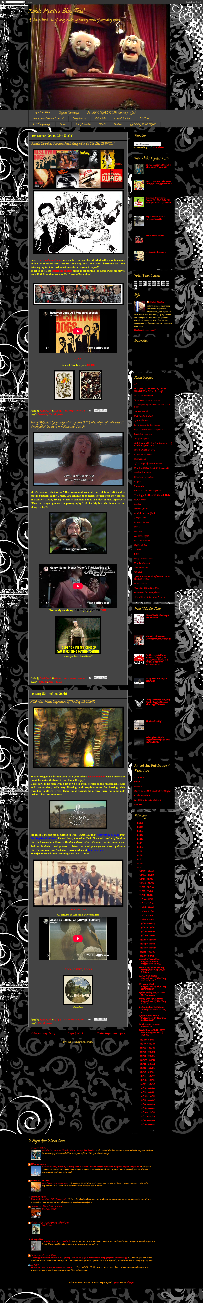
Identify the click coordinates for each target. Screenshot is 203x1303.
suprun (115, 1283)
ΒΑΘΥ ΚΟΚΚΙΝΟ (40, 1180)
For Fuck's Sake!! (143, 416)
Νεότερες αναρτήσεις (43, 1034)
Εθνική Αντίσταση (141, 522)
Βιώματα (137, 481)
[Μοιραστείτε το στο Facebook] (103, 410)
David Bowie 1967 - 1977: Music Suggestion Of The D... (152, 1032)
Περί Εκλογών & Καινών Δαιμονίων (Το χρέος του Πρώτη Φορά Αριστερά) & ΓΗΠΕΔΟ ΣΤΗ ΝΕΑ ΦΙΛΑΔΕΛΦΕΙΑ (157, 660)
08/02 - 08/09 (148, 947)
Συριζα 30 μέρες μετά (143, 434)
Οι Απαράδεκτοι (140, 583)
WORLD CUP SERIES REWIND (156, 680)
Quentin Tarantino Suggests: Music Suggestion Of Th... (150, 961)
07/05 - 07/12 (147, 1043)
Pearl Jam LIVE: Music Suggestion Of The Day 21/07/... (152, 1001)
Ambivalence (141, 420)
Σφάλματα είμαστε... (142, 438)
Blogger (130, 1283)
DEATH (138, 572)
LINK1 (69, 969)
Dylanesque (140, 545)
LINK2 (78, 969)
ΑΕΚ (136, 384)
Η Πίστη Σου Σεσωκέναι (156, 252)
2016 (140, 863)
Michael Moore (142, 472)
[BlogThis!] (98, 410)
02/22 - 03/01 (147, 1120)
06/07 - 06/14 (148, 1060)
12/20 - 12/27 (147, 875)
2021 (140, 843)
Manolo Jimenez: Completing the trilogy (158, 637)
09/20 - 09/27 (148, 927)
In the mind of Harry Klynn (43, 1255)
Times (137, 549)
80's (136, 554)
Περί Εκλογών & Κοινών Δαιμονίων (148, 429)
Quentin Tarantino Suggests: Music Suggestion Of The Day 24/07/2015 (73, 144)
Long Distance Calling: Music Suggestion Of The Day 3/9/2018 (158, 702)
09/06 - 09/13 (148, 935)
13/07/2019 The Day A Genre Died (158, 616)
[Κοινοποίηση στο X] (100, 410)
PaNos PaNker (96, 776)
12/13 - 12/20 (147, 879)
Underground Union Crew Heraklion (46, 1206)
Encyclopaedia (83, 124)
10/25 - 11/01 (147, 907)
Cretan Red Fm (142, 795)
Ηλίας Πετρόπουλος (142, 540)
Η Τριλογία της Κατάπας (144, 477)
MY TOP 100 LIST (143, 395)
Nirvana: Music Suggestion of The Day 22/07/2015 (152, 987)
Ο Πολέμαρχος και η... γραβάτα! (56, 1241)
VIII (104, 610)
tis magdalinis (37, 1239)
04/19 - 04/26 (147, 1088)
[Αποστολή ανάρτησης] (90, 411)
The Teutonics (142, 563)
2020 (140, 847)
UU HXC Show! (49, 1209)
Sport (137, 781)
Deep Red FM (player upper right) (153, 791)
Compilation (42, 414)
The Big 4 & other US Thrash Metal (152, 495)
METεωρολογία (42, 124)
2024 (140, 831)
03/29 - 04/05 (148, 1100)
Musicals (139, 486)
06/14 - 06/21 (147, 1056)
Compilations (79, 119)
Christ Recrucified (144, 513)
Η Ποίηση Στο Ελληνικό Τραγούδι (148, 490)
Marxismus (140, 459)
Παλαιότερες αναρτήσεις (111, 1034)
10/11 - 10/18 (147, 915)
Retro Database (55, 682)
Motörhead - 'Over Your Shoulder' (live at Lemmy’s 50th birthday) (69, 1150)
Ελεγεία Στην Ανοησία (143, 454)
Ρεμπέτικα (138, 786)
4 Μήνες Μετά (140, 517)
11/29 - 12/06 (147, 887)
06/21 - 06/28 (147, 1052)
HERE (91, 365)
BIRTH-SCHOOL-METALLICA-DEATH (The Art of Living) (150, 390)
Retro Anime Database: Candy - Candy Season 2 (159, 182)
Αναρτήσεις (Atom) (84, 1042)
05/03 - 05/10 (148, 1080)
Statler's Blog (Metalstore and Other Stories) (50, 1223)
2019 (140, 851)
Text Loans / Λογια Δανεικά (48, 119)
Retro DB (100, 119)
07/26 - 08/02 (148, 952)
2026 (140, 823)
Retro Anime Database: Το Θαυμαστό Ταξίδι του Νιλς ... (152, 1009)
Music (102, 124)
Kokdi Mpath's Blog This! (56, 11)
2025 (140, 827)
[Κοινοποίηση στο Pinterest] (106, 410)
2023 (140, 835)
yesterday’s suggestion (49, 260)
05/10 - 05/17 (147, 1076)
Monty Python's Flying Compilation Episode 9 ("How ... (152, 970)
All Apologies (141, 536)
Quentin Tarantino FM (146, 588)
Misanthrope (141, 508)
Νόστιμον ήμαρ (38, 1197)
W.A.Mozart (140, 499)
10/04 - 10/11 (147, 919)
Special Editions (122, 119)
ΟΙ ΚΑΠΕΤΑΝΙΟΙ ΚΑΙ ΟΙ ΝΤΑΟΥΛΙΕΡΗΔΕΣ (52, 1267)
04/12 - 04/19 (147, 1092)
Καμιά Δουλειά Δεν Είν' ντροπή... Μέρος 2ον (155, 218)
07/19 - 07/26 (147, 956)
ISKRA (34, 1265)
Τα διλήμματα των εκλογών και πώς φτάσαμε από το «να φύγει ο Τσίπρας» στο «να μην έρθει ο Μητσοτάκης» (79, 1258)
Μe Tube (144, 119)
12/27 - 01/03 (147, 871)
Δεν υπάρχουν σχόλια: (75, 411)
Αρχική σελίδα (41, 113)
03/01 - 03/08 (148, 1116)
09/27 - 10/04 (147, 923)
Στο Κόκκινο (139, 777)
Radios (118, 124)
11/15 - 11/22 (146, 895)
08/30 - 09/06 (148, 939)
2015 (140, 867)
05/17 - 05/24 (147, 1072)
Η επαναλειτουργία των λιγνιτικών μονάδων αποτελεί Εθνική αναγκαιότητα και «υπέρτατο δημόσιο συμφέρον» (91, 1167)
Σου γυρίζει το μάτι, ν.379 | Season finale (49, 1199)
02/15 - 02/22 (147, 1124)
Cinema (63, 124)
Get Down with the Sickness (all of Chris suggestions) (153, 444)
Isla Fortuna (47, 1225)
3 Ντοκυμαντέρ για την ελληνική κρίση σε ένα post (152, 405)
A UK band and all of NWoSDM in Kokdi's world (152, 577)
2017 (140, 859)
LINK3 (88, 969)
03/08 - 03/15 (147, 1112)
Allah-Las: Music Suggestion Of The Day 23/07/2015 (63, 702)
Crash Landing (153, 721)
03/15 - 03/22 (147, 1108)
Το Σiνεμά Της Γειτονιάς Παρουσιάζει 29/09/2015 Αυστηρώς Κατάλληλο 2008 (158, 200)
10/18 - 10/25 (147, 911)
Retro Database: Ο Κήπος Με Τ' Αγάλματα (152, 994)
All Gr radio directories (147, 800)
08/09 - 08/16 (148, 943)
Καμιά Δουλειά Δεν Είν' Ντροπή (147, 425)
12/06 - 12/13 (147, 883)
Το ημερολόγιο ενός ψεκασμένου (147, 400)
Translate (158, 147)
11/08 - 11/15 (147, 899)
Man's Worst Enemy (144, 450)
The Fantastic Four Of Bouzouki (151, 468)
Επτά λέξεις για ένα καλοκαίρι (55, 1183)
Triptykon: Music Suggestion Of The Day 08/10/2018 (158, 740)
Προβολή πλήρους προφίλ (145, 330)
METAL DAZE (38, 1148)
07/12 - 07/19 (147, 1039)
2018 (140, 855)
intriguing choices (62, 270)
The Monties (141, 567)
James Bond (141, 411)
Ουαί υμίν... (138, 531)
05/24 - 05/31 (147, 1068)
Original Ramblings (68, 113)
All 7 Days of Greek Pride (148, 463)
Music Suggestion (55, 414)
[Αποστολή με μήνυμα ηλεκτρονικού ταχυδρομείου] (95, 410)
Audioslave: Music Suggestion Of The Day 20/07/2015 (152, 1018)
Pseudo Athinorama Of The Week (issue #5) (158, 166)
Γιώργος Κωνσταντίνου (143, 558)
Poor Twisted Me (155, 235)
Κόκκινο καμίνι (38, 1164)
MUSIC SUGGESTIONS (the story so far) (111, 113)
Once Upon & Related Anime (149, 597)
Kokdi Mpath (157, 302)
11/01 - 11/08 (147, 903)
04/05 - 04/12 (147, 1096)
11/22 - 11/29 (146, 891)
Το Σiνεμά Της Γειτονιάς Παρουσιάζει (149, 1025)
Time (137, 527)
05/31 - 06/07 (147, 1064)
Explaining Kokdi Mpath (143, 124)
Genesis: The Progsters (147, 592)
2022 (140, 839)
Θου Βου (137, 504)
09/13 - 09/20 (147, 931)
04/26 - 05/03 (148, 1084)
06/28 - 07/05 (148, 1048)
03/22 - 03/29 (147, 1104)
